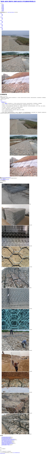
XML (13, 452)
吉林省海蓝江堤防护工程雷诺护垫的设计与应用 (7, 443)
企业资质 (3, 10)
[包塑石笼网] (15, 329)
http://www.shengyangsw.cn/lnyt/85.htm (6, 177)
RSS (14, 452)
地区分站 (19, 452)
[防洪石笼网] (15, 392)
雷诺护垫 (1, 27)
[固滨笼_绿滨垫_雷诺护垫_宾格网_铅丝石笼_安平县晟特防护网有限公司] (18, 1)
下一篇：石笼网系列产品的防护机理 (4, 179)
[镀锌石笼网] (15, 308)
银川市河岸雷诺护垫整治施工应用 (6, 438)
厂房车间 (3, 9)
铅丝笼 (1, 20)
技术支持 (3, 7)
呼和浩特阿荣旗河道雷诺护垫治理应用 (6, 437)
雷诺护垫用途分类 (12, 12)
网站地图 (16, 452)
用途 (2, 15)
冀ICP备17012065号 (2, 453)
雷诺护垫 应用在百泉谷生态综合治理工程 (7, 440)
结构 (2, 14)
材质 (2, 18)
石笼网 (1, 13)
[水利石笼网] (15, 371)
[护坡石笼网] (15, 350)
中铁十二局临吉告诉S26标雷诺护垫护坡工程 (7, 441)
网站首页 (3, 4)
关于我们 (3, 5)
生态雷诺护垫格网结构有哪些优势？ (6, 444)
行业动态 (3, 6)
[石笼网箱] (15, 287)
